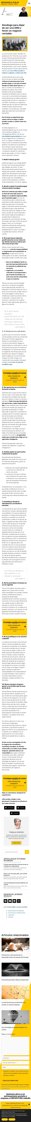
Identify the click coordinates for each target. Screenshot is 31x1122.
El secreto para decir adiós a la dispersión (15, 980)
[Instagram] (19, 901)
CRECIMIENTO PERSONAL (16, 911)
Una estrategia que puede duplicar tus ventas (16, 883)
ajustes (13, 1116)
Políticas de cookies (22, 1115)
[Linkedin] (14, 901)
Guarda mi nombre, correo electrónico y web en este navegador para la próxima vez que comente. (15, 1073)
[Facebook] (5, 901)
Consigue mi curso (14, 373)
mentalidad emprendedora (11, 136)
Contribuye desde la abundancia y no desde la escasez (13, 573)
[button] (29, 3)
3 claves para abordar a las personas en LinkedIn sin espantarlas (16, 865)
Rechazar (12, 1119)
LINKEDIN (11, 915)
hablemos (16, 843)
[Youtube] (10, 901)
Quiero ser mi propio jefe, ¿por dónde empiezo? (15, 874)
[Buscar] (27, 852)
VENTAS (10, 917)
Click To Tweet (19, 578)
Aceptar (4, 1119)
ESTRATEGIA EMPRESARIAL (17, 913)
